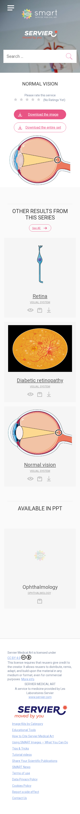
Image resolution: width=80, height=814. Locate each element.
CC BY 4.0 (13, 658)
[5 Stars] (38, 99)
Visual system (40, 302)
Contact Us (19, 798)
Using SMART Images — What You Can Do (40, 742)
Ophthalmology (39, 593)
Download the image (43, 114)
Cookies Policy (21, 785)
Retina (40, 296)
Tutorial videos (22, 754)
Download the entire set (43, 127)
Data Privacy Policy (25, 779)
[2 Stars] (21, 99)
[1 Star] (15, 99)
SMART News (21, 767)
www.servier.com (40, 697)
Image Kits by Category (27, 724)
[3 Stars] (27, 99)
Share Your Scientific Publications (34, 761)
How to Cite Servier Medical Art (33, 736)
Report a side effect (25, 792)
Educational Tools (24, 730)
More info (27, 679)
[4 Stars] (33, 99)
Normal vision (40, 465)
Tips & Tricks (20, 748)
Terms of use (21, 773)
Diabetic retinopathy (40, 380)
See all (36, 228)
